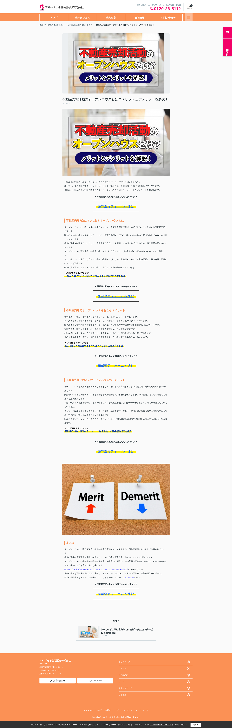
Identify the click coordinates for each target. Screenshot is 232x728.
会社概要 (139, 17)
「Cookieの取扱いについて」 (161, 725)
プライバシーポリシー (125, 710)
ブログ (121, 682)
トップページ (124, 662)
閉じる (196, 724)
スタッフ (122, 668)
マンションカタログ (94, 710)
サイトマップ (143, 710)
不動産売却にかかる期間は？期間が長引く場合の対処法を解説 (95, 276)
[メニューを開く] (188, 17)
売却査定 (111, 17)
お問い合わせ (168, 17)
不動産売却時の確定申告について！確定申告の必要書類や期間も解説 (98, 431)
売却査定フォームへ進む (116, 206)
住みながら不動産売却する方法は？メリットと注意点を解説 (94, 345)
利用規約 (108, 710)
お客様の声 (123, 675)
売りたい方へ (82, 17)
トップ (53, 17)
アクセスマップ (125, 688)
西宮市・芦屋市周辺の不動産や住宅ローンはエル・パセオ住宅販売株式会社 (96, 569)
